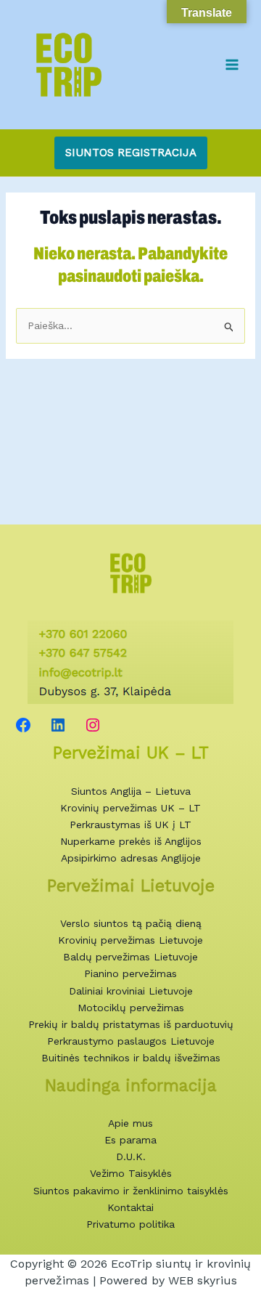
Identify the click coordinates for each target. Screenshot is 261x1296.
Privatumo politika (130, 1224)
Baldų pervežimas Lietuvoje (130, 957)
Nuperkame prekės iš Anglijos (131, 841)
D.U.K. (131, 1156)
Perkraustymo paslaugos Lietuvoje (131, 1041)
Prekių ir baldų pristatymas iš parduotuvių (130, 1024)
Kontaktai (130, 1207)
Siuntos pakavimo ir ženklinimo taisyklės (130, 1190)
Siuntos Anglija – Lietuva (131, 791)
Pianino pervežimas (130, 973)
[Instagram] (93, 725)
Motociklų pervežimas (131, 1007)
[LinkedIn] (58, 725)
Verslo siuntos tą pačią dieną (131, 923)
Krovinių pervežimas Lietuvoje (130, 940)
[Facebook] (23, 725)
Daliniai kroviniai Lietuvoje (131, 991)
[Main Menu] (231, 64)
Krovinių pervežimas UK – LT (130, 808)
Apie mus (130, 1123)
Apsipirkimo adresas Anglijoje (131, 858)
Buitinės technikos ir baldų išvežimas (130, 1058)
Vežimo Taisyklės (131, 1173)
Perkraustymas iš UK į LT (130, 824)
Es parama (130, 1140)
